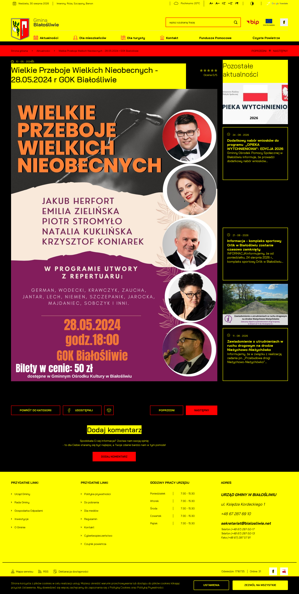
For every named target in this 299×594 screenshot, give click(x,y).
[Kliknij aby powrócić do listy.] (270, 51)
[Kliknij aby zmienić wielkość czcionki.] (211, 4)
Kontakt (172, 38)
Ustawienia (211, 585)
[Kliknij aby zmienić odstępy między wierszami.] (223, 4)
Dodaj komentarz (114, 456)
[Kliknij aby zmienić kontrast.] (252, 3)
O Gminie (20, 527)
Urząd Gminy (22, 494)
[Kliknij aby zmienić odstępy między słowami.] (230, 4)
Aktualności (49, 38)
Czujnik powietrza (95, 544)
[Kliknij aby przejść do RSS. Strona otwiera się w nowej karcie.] (33, 61)
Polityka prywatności (97, 494)
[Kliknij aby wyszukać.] (235, 22)
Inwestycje (22, 519)
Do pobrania (91, 502)
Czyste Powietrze (266, 38)
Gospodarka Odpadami (29, 510)
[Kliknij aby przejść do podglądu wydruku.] (109, 410)
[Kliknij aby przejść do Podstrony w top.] (268, 3)
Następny (280, 51)
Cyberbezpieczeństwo (98, 535)
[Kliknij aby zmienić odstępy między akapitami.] (236, 4)
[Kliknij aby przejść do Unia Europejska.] (269, 22)
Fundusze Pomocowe (215, 38)
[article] (255, 133)
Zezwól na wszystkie (260, 585)
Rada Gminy (22, 502)
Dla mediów (91, 510)
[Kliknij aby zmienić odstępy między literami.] (217, 4)
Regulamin (90, 519)
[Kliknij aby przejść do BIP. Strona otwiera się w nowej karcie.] (252, 22)
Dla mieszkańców (92, 38)
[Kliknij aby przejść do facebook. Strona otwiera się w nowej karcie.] (284, 22)
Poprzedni (259, 51)
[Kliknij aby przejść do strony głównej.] (35, 29)
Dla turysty (136, 38)
